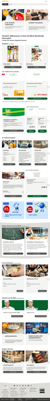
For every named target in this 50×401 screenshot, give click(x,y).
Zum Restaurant (13, 196)
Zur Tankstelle (9, 164)
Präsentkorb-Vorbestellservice (14, 394)
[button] (5, 4)
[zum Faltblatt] (13, 53)
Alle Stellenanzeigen (20, 298)
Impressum (2, 399)
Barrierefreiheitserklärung (29, 399)
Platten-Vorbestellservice (14, 395)
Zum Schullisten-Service (13, 253)
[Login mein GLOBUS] (47, 1)
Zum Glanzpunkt (41, 164)
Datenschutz (7, 399)
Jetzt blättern (13, 67)
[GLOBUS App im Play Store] (42, 392)
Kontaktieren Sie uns (6, 392)
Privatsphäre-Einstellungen (12, 399)
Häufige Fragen (5, 391)
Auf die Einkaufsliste (14, 98)
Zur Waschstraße (25, 164)
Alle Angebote (11, 43)
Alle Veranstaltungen (17, 263)
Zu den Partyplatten (36, 253)
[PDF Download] (23, 192)
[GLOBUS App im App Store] (42, 390)
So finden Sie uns (5, 397)
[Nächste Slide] (48, 20)
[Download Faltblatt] (21, 63)
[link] (13, 20)
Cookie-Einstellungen (20, 399)
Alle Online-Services (25, 226)
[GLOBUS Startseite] (5, 1)
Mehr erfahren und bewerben (17, 316)
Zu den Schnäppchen (13, 130)
